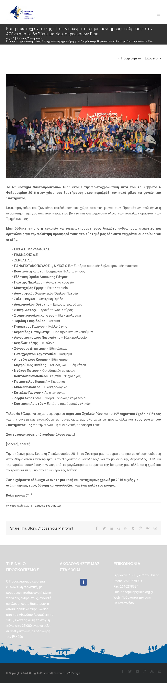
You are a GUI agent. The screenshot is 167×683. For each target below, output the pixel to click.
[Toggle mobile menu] (159, 14)
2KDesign (74, 673)
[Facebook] (83, 582)
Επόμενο (151, 58)
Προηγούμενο (131, 58)
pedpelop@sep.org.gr (138, 592)
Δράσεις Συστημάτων (48, 505)
